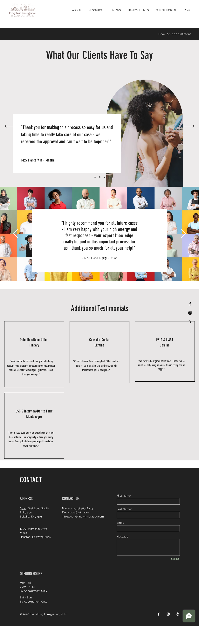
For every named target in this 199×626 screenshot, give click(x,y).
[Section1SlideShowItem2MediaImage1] (99, 177)
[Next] (189, 126)
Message (122, 536)
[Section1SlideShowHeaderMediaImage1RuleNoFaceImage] (88, 271)
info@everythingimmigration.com (83, 516)
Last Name (124, 509)
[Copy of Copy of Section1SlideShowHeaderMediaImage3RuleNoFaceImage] (106, 271)
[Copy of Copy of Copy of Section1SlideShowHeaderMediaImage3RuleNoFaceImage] (111, 271)
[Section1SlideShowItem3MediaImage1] (104, 177)
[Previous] (10, 126)
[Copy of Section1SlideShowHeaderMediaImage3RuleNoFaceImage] (102, 271)
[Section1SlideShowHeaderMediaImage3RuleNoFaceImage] (97, 271)
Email (120, 522)
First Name (124, 495)
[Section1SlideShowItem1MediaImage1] (95, 177)
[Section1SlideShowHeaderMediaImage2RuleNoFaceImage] (93, 271)
